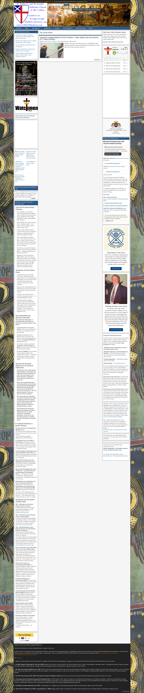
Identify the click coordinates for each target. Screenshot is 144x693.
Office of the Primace (46, 41)
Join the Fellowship (116, 133)
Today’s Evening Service (113, 171)
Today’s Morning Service (113, 163)
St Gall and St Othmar (117, 412)
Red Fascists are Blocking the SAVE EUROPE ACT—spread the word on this (19, 178)
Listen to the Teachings (116, 329)
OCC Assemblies (67, 28)
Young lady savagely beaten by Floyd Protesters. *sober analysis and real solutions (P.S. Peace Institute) (69, 38)
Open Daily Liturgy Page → (112, 154)
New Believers (36, 28)
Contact (90, 28)
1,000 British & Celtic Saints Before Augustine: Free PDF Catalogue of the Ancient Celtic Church (25, 36)
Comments (73, 41)
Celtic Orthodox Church (119, 363)
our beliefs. (19, 658)
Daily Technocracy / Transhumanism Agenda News (115, 456)
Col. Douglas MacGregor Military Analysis (113, 454)
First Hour (117, 166)
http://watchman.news (108, 446)
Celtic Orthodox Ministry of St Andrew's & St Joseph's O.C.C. (33, 1)
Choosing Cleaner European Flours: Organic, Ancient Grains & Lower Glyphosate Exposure (24, 55)
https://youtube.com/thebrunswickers (119, 403)
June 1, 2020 (57, 41)
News (26, 28)
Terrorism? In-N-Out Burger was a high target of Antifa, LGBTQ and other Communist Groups (31, 155)
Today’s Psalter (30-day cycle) (113, 203)
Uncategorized (65, 41)
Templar (57, 28)
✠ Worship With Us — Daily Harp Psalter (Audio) (86, 9)
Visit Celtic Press (116, 268)
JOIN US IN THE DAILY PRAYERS (112, 208)
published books (113, 349)
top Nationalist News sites (114, 450)
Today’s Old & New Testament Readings (116, 205)
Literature (18, 28)
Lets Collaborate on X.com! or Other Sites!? (31, 163)
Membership (47, 28)
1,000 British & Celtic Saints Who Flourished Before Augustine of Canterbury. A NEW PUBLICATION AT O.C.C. (19, 166)
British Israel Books (81, 28)
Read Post (97, 59)
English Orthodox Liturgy (114, 190)
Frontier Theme (126, 691)
